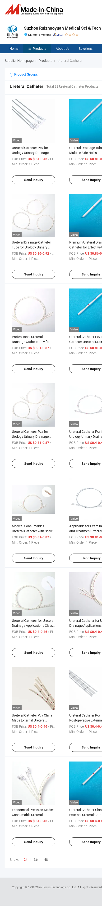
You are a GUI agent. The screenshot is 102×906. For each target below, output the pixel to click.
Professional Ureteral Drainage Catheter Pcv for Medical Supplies (31, 341)
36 (36, 859)
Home (13, 48)
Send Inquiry (33, 180)
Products (39, 48)
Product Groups (26, 74)
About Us (62, 48)
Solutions (86, 48)
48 (46, 859)
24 (26, 859)
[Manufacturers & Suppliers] (35, 9)
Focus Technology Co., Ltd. (60, 887)
